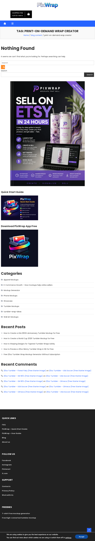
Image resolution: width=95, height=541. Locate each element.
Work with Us (7, 495)
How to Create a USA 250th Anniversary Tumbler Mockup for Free (32, 333)
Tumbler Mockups (11, 306)
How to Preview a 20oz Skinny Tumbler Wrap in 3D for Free (29, 349)
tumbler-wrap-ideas (12, 311)
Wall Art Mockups (11, 317)
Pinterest (6, 469)
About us (6, 442)
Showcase (8, 301)
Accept (81, 537)
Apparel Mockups (11, 279)
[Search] (3, 67)
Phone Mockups (10, 295)
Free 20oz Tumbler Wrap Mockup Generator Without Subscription (32, 354)
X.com (5, 473)
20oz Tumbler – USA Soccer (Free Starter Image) (70, 370)
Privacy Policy (8, 491)
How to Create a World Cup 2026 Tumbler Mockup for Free (29, 338)
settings (68, 538)
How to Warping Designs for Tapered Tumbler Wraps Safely (29, 344)
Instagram (7, 465)
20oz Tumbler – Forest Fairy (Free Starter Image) (25, 370)
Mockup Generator (12, 290)
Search (4, 70)
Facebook (6, 460)
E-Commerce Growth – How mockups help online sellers (28, 285)
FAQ (4, 425)
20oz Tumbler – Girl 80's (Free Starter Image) (23, 376)
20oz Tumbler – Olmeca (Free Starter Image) (65, 381)
